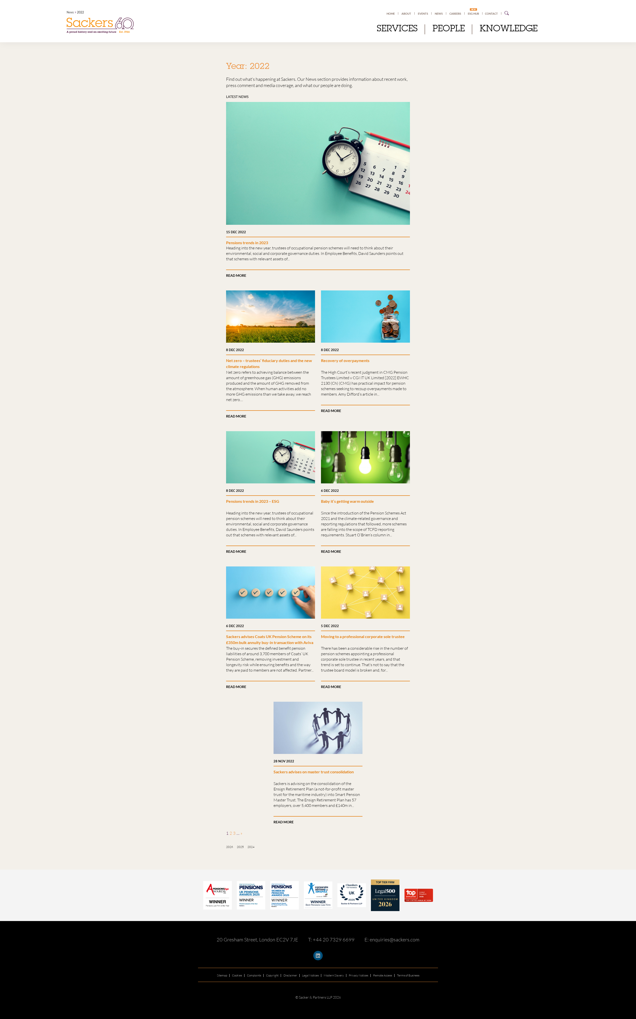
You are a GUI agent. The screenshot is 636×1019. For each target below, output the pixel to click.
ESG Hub (473, 13)
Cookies (237, 975)
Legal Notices (310, 975)
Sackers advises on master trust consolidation (314, 771)
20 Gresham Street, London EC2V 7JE (257, 939)
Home (391, 13)
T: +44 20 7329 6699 (331, 939)
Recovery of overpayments (345, 360)
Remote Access (382, 975)
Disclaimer (290, 975)
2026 (229, 847)
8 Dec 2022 (235, 350)
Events (423, 13)
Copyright (272, 975)
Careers (455, 13)
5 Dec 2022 (330, 626)
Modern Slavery (334, 975)
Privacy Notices (358, 975)
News (70, 12)
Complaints (254, 975)
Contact (491, 13)
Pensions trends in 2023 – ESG (252, 501)
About (406, 13)
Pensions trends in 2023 (247, 242)
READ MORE (236, 275)
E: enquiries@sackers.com (391, 939)
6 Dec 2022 (330, 491)
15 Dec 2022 (236, 232)
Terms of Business (408, 975)
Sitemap (222, 975)
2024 (250, 847)
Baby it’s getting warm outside (347, 501)
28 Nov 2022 (284, 761)
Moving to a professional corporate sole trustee (363, 636)
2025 (240, 847)
